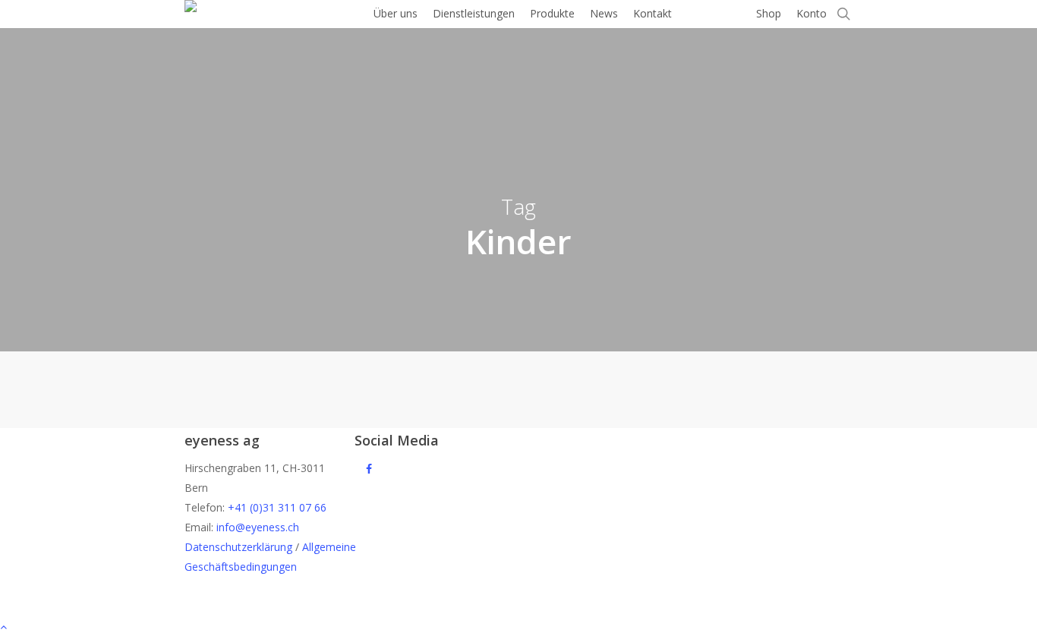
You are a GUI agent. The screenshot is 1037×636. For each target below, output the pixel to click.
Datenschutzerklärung (238, 547)
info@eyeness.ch (257, 527)
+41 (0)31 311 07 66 (277, 507)
